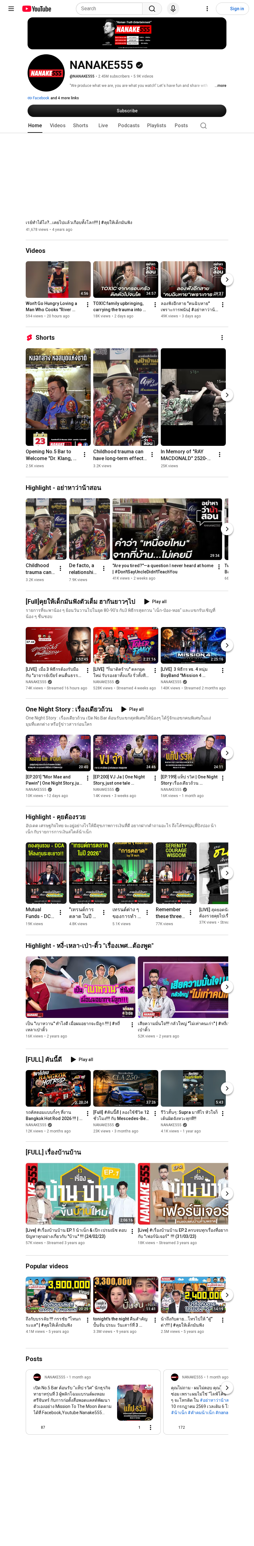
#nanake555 (227, 1412)
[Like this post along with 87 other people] (36, 1427)
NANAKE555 (36, 682)
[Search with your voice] (173, 8)
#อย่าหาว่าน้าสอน (217, 1400)
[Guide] (11, 8)
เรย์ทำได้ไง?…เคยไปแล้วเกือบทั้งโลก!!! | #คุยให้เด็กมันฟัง (79, 222)
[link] (93, 1403)
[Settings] (207, 8)
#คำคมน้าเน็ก (201, 1412)
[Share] (119, 1427)
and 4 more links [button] (64, 98)
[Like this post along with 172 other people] (173, 1427)
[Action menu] (150, 1427)
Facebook (40, 98)
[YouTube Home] (36, 8)
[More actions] (87, 305)
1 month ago (80, 1377)
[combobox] (111, 8)
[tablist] (127, 125)
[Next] (227, 280)
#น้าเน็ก (179, 1412)
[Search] (152, 8)
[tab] (35, 125)
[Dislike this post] (53, 1427)
